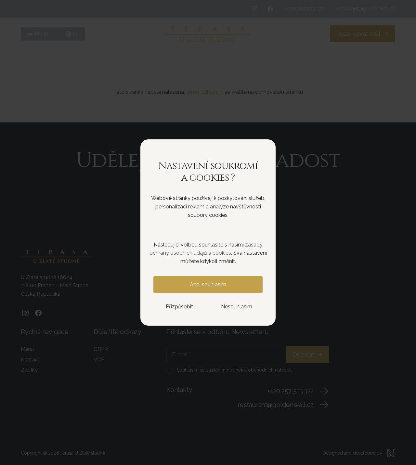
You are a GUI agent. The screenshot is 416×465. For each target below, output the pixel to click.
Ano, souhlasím (208, 284)
